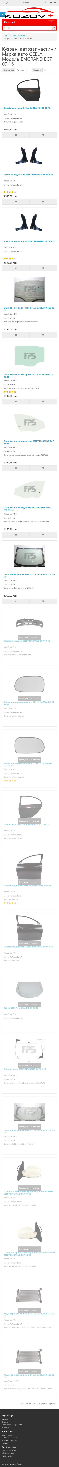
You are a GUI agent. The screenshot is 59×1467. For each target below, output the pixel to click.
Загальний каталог (20, 36)
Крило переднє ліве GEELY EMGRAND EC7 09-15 (28, 174)
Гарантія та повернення (12, 1425)
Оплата (5, 1422)
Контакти (5, 1427)
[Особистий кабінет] (46, 2)
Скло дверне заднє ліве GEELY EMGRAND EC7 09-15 (29, 309)
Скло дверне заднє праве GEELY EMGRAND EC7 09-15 (28, 375)
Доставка (5, 1419)
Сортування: (9, 70)
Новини (5, 1443)
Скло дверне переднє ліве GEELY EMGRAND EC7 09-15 (29, 442)
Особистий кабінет (10, 1437)
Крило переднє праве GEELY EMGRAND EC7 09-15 (29, 241)
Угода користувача (9, 1440)
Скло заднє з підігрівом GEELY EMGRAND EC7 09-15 (29, 575)
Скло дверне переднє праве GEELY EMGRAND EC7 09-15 (27, 508)
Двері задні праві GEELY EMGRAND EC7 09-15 (27, 108)
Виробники (7, 1435)
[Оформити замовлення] (55, 2)
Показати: (37, 70)
